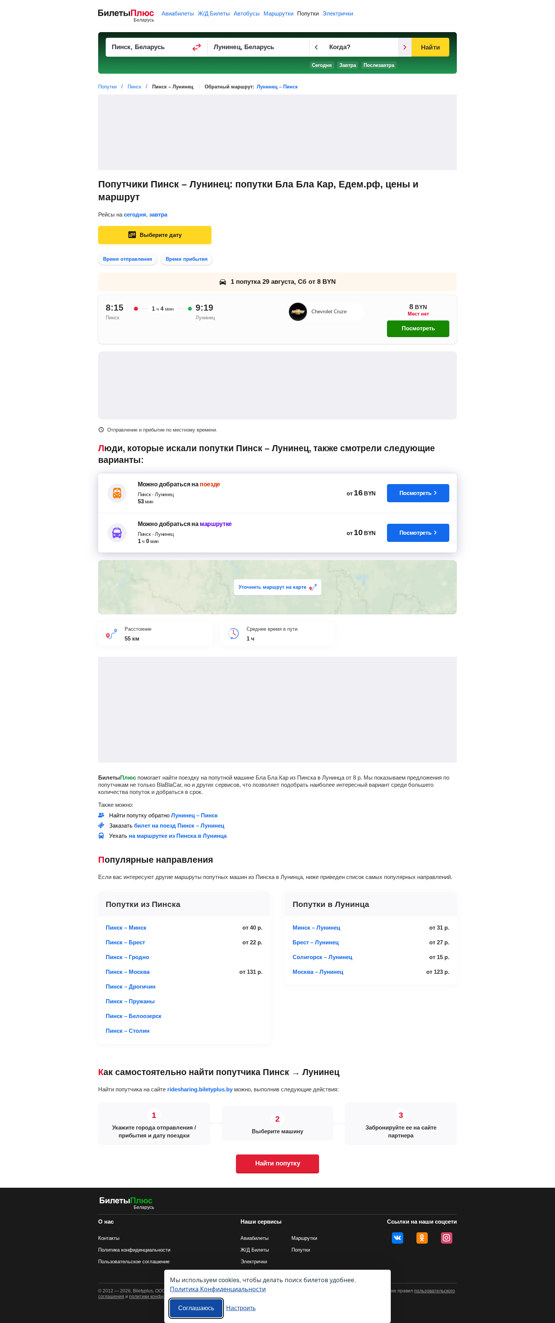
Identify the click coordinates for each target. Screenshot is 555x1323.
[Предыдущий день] (316, 47)
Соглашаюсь (196, 1308)
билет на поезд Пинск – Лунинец (179, 825)
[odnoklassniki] (422, 1238)
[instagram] (446, 1238)
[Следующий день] (405, 47)
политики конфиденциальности (163, 1296)
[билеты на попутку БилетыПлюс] (126, 1202)
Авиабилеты (178, 13)
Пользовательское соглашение (134, 1261)
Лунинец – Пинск (277, 87)
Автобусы (247, 13)
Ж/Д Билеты (214, 13)
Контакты (108, 1238)
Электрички (337, 13)
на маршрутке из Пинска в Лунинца (178, 835)
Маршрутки (278, 13)
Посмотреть (418, 328)
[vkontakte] (397, 1238)
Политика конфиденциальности (134, 1250)
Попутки (308, 13)
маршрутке (216, 524)
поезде (210, 484)
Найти (430, 47)
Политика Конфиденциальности (218, 1288)
